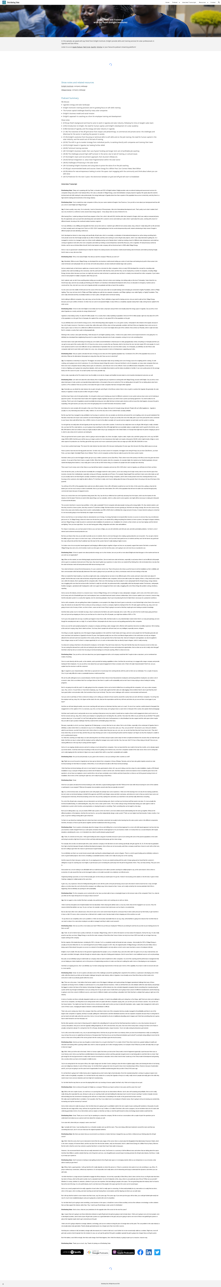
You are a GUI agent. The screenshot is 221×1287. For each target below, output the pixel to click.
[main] (110, 21)
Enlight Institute (67, 86)
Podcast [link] (174, 2)
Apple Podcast (77, 47)
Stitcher (99, 47)
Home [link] (167, 2)
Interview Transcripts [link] (189, 2)
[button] (219, 2)
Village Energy (66, 90)
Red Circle (86, 47)
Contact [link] (212, 2)
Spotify (93, 47)
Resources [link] (202, 2)
